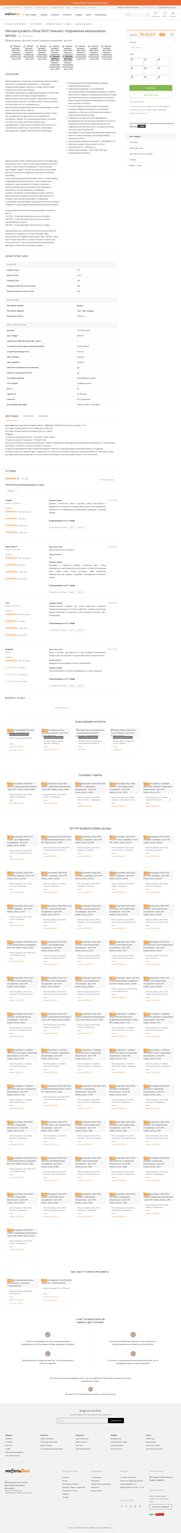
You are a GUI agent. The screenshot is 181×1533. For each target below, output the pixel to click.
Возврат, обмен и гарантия (73, 1487)
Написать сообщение (160, 1507)
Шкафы (78, 14)
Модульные (151, 1442)
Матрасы (67, 14)
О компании (28, 7)
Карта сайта (96, 1490)
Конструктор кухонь (154, 1449)
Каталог (65, 1477)
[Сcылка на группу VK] (121, 1506)
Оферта (65, 1494)
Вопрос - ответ (135, 165)
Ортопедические (12, 1455)
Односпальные (46, 1438)
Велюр (80, 305)
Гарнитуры (150, 1438)
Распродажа (100, 14)
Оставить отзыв (107, 479)
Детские (79, 1445)
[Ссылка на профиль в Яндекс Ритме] (139, 1506)
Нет (81, 527)
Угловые (8, 1442)
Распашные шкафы (119, 1442)
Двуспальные (46, 1445)
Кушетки (9, 1445)
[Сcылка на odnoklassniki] (126, 1506)
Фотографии (134, 136)
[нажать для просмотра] (16, 49)
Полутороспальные (48, 1442)
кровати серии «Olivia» (95, 828)
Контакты (92, 7)
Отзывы (132, 159)
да (78, 367)
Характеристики (136, 148)
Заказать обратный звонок (128, 7)
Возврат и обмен (57, 7)
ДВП (84, 310)
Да (72, 527)
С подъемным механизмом (51, 1449)
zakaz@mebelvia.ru (128, 1484)
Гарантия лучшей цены (101, 1484)
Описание (133, 142)
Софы (7, 1449)
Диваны (44, 14)
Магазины (95, 1480)
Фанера (90, 310)
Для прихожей (117, 1445)
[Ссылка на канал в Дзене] (135, 1506)
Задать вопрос (61, 707)
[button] (170, 799)
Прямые (8, 1438)
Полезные (11, 491)
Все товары (31, 14)
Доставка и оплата (42, 7)
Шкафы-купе (116, 1438)
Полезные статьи (79, 7)
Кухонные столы (153, 1445)
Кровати (55, 14)
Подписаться (116, 1420)
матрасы (133, 126)
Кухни (88, 14)
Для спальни (116, 1449)
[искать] (147, 14)
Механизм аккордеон (14, 1452)
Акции (68, 7)
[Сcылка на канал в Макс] (130, 1506)
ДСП (79, 310)
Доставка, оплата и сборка (141, 154)
